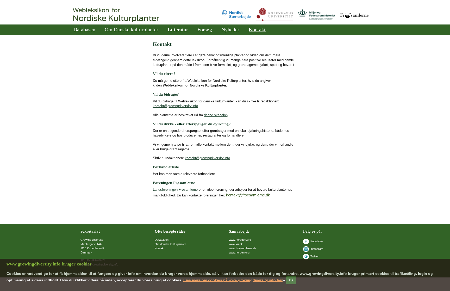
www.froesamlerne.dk (242, 248)
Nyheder (230, 29)
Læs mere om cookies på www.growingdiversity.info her (233, 280)
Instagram (316, 248)
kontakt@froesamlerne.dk (248, 195)
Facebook (316, 241)
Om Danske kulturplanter (131, 29)
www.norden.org (239, 252)
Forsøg (204, 29)
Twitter (314, 256)
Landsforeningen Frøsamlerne (175, 189)
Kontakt (257, 29)
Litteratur (178, 29)
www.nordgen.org (240, 239)
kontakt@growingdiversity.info (175, 106)
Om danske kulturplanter (170, 244)
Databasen (84, 29)
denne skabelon (216, 115)
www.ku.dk (236, 244)
